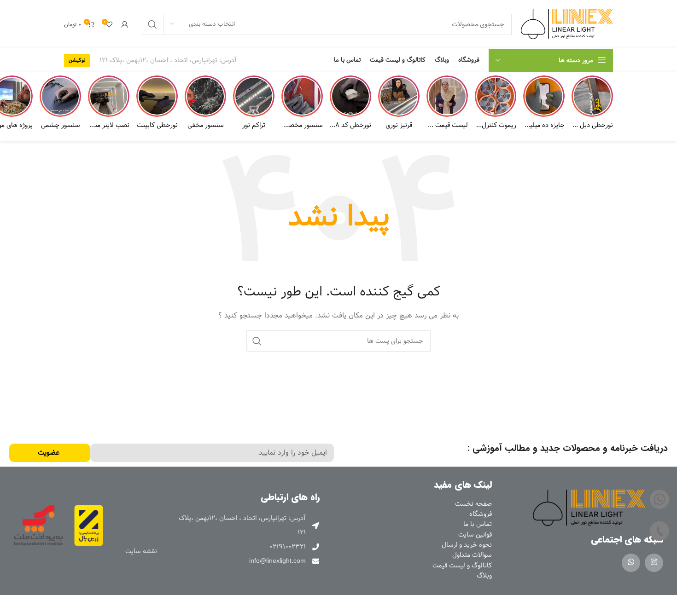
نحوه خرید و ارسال (467, 544)
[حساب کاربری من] (125, 24)
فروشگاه (480, 514)
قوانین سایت (475, 534)
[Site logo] (567, 23)
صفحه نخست (473, 503)
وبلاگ (484, 575)
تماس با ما (477, 524)
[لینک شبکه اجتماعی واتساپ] (631, 563)
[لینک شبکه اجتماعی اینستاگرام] (654, 563)
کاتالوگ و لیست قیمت (462, 565)
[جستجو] (152, 24)
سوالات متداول (472, 554)
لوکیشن (77, 60)
